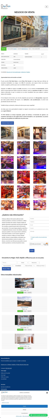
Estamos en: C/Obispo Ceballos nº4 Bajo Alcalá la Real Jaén (15, 364)
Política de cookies (19, 416)
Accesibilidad (3, 379)
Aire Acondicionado (16, 72)
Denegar (24, 409)
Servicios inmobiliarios (5, 387)
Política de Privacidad (25, 416)
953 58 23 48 (8, 368)
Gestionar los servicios (5, 402)
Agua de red (9, 72)
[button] (47, 392)
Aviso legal (3, 375)
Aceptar (24, 406)
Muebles (28, 72)
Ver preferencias (24, 413)
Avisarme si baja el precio (7, 122)
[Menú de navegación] (46, 7)
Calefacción (23, 72)
